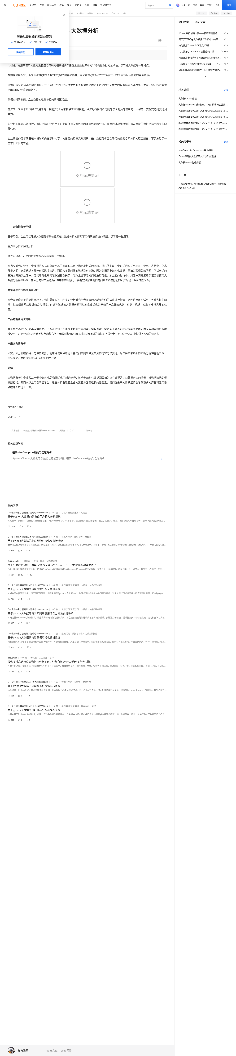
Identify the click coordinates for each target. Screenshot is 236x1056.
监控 (52, 657)
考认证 (90, 13)
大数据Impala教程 (188, 98)
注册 (217, 5)
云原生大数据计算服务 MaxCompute (39, 430)
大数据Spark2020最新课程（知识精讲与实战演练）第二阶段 (203, 104)
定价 (69, 5)
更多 (226, 89)
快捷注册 (20, 52)
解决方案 (51, 5)
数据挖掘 (87, 681)
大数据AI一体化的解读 (190, 162)
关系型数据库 (96, 585)
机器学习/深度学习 (70, 585)
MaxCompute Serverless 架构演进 (196, 150)
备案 (202, 5)
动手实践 (69, 13)
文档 (195, 5)
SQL (42, 560)
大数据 (62, 430)
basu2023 (12, 657)
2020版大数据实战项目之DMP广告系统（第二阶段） (203, 122)
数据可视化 (66, 536)
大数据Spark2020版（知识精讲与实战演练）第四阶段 (203, 116)
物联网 (89, 430)
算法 (94, 706)
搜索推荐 (78, 536)
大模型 (33, 5)
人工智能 (43, 657)
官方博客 (80, 13)
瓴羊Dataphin (14, 560)
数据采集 (65, 633)
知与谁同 (23, 1050)
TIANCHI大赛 (102, 13)
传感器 (34, 657)
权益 (61, 5)
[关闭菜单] (5, 5)
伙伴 (87, 5)
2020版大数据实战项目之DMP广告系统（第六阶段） (203, 128)
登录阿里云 (48, 52)
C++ (80, 430)
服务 (94, 5)
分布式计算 (73, 512)
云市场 (78, 5)
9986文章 (52, 1050)
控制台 (210, 5)
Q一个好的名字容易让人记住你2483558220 (28, 512)
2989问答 (66, 1050)
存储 (72, 430)
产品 (41, 5)
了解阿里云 (105, 5)
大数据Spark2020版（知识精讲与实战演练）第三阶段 (203, 110)
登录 (229, 5)
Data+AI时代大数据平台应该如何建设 (197, 156)
